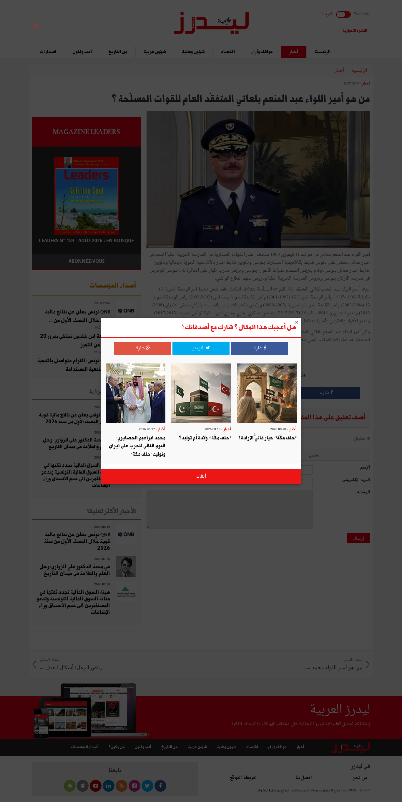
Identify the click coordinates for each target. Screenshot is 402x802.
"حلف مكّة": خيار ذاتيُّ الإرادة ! (268, 438)
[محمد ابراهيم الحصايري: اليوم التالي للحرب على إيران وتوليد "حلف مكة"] (135, 394)
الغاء (201, 476)
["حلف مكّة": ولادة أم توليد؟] (201, 394)
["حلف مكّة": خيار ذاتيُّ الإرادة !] (267, 394)
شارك (258, 348)
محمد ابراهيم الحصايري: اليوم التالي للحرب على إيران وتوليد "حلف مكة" (137, 446)
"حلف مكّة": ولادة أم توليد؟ (205, 438)
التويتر (199, 348)
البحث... (137, 19)
